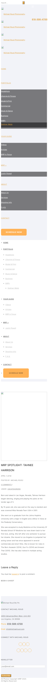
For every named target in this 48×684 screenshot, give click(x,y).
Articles (4, 150)
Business (4, 116)
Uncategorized (14, 489)
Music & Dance (7, 111)
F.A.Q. (3, 207)
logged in (15, 574)
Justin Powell (6, 173)
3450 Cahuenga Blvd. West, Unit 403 (15, 616)
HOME (3, 69)
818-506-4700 (39, 19)
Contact (5, 218)
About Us (5, 193)
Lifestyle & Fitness (8, 96)
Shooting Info (6, 202)
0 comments (6, 485)
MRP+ (3, 121)
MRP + (4, 165)
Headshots (5, 91)
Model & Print (6, 101)
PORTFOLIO (6, 83)
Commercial (5, 106)
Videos (4, 145)
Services (4, 197)
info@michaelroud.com (15, 629)
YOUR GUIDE (6, 136)
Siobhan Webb (6, 124)
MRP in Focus (6, 154)
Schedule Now (14, 232)
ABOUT (4, 184)
